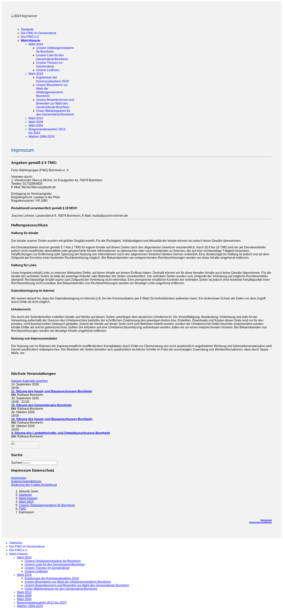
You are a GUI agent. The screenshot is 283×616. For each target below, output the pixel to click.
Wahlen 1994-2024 (41, 136)
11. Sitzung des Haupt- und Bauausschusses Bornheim (51, 391)
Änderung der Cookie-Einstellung (34, 484)
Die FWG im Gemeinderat (38, 33)
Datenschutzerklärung (26, 481)
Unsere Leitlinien (47, 70)
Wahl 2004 (35, 125)
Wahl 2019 (35, 73)
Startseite (27, 29)
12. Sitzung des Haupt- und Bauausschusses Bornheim (51, 419)
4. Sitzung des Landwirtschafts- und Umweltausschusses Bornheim (60, 433)
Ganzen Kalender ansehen (29, 381)
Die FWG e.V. (30, 36)
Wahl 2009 (35, 122)
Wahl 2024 (35, 44)
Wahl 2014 (35, 118)
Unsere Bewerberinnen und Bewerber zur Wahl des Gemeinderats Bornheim (55, 103)
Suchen (16, 462)
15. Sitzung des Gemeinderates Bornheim (41, 405)
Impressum (18, 477)
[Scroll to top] (3, 612)
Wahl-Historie (30, 40)
